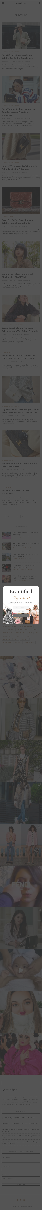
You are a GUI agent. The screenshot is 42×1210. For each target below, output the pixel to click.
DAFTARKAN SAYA (21, 615)
